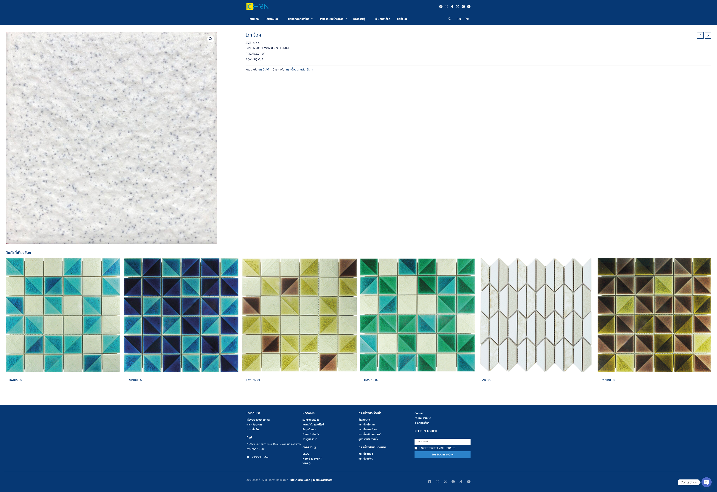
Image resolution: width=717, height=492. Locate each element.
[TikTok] (452, 6)
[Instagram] (446, 6)
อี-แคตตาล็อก (422, 423)
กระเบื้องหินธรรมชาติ (369, 434)
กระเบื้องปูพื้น (365, 459)
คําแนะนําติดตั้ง (310, 434)
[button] (210, 39)
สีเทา (310, 69)
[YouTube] (469, 6)
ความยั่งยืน (252, 429)
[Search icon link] (449, 19)
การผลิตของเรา (254, 425)
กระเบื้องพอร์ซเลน (368, 429)
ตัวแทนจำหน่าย (423, 418)
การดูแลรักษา (309, 439)
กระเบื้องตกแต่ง (295, 69)
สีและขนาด (364, 420)
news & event (312, 459)
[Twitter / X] (457, 6)
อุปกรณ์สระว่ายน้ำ (368, 439)
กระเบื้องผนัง (365, 454)
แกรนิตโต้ (263, 69)
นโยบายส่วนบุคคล (300, 480)
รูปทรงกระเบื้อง (310, 420)
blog (306, 454)
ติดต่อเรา (419, 413)
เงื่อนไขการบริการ (322, 480)
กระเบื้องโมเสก (366, 425)
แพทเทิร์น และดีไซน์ (313, 425)
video (306, 464)
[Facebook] (441, 6)
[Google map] (257, 457)
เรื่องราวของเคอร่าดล (258, 420)
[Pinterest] (463, 6)
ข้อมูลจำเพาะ (309, 429)
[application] (279, 19)
